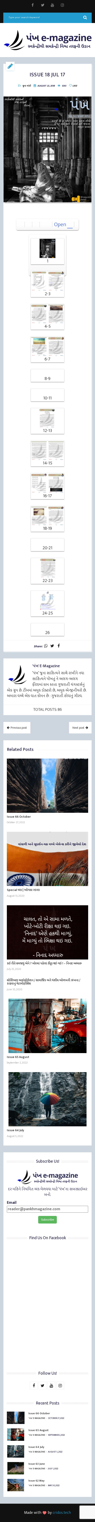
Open (60, 224)
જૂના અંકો (26, 86)
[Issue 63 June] (16, 1468)
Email (12, 1203)
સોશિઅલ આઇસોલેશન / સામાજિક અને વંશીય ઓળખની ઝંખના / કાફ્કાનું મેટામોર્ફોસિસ (43, 982)
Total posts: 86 (47, 709)
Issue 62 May (36, 1480)
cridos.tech (62, 1512)
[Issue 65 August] (47, 1026)
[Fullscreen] (29, 224)
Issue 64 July (15, 1130)
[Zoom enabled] (36, 224)
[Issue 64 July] (47, 1099)
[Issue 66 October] (47, 786)
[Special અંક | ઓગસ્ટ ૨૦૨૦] (47, 859)
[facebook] (32, 5)
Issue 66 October (19, 816)
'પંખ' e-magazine (36, 1418)
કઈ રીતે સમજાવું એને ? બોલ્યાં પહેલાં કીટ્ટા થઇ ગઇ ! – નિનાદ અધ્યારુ (44, 963)
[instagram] (62, 5)
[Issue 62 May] (16, 1485)
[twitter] (42, 5)
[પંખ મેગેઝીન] (47, 40)
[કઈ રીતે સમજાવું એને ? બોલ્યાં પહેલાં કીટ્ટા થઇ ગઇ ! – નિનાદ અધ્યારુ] (47, 932)
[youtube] (52, 5)
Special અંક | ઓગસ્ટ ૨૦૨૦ (23, 889)
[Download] (21, 224)
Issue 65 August (18, 1057)
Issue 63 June (36, 1463)
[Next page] (49, 224)
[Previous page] (44, 224)
